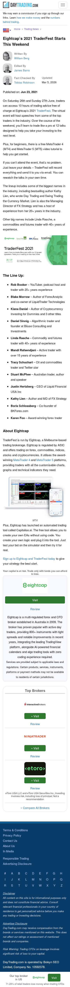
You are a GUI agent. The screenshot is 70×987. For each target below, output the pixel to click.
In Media (8, 851)
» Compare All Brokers (35, 808)
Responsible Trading (16, 858)
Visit (35, 600)
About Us (9, 846)
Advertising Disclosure (17, 864)
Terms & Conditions (15, 830)
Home (17, 28)
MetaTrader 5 (44, 460)
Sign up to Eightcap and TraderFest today (29, 558)
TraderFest (43, 110)
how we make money (28, 17)
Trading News (31, 28)
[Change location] (7, 30)
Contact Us (10, 840)
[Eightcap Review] (39, 978)
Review (35, 609)
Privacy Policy (12, 835)
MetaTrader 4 (21, 460)
